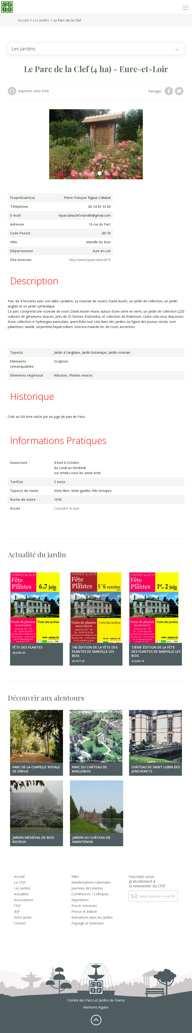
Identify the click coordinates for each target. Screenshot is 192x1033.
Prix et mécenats (84, 905)
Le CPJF (20, 882)
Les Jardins (41, 20)
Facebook (169, 91)
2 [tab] (92, 173)
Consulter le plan (66, 508)
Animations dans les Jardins (92, 917)
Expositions (80, 900)
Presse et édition (84, 911)
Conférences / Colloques (90, 894)
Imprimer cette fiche (33, 91)
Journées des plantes (87, 888)
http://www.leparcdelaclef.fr (90, 259)
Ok (173, 896)
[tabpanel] (96, 144)
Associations (23, 900)
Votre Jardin (23, 917)
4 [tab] (106, 173)
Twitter (179, 91)
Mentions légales (96, 1007)
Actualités (21, 894)
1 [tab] (85, 173)
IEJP (17, 911)
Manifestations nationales (91, 882)
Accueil (23, 20)
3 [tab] (99, 173)
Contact (20, 923)
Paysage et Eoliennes (87, 923)
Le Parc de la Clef (67, 20)
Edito (75, 876)
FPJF (17, 905)
